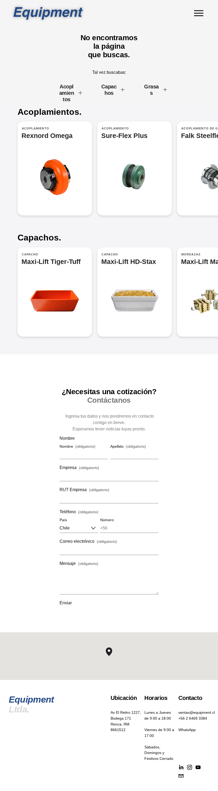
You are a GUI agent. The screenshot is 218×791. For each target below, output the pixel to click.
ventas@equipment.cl (196, 712)
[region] (109, 175)
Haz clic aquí (134, 292)
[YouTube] (198, 767)
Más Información (134, 168)
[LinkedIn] (181, 767)
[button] (112, 656)
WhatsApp (187, 730)
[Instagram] (189, 767)
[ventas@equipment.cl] (181, 775)
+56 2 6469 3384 (192, 718)
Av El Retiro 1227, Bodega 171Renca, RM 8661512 (126, 721)
